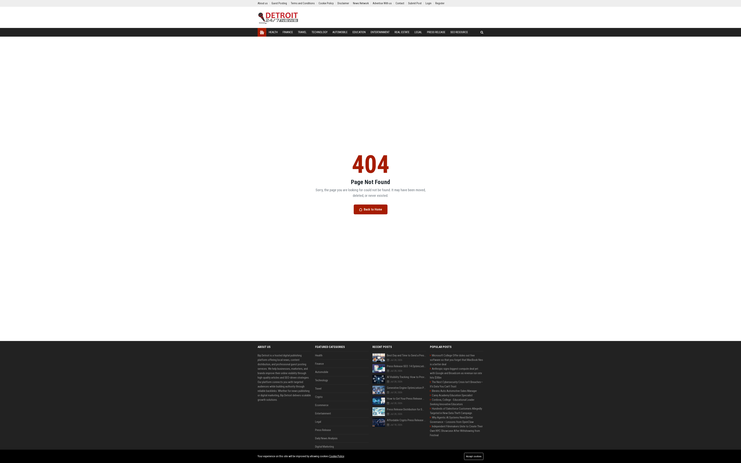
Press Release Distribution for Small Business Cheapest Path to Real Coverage (406, 409)
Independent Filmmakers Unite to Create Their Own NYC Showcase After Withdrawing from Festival (456, 431)
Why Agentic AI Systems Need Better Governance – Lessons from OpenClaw (452, 420)
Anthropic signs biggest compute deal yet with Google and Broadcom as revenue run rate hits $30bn (456, 373)
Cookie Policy (336, 456)
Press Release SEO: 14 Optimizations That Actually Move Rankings (406, 366)
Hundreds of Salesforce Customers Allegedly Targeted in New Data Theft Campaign (456, 411)
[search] (481, 32)
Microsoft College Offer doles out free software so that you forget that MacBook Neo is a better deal (456, 360)
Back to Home (373, 209)
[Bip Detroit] (278, 17)
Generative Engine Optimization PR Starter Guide (406, 388)
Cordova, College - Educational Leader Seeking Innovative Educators (452, 402)
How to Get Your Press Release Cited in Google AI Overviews (406, 398)
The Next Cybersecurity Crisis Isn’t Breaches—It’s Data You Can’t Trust (456, 384)
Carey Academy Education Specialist (452, 395)
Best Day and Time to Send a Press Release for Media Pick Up (406, 355)
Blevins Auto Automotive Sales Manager (454, 391)
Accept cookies (473, 456)
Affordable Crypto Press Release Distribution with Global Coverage (406, 420)
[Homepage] (262, 32)
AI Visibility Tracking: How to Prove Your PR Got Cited (406, 377)
